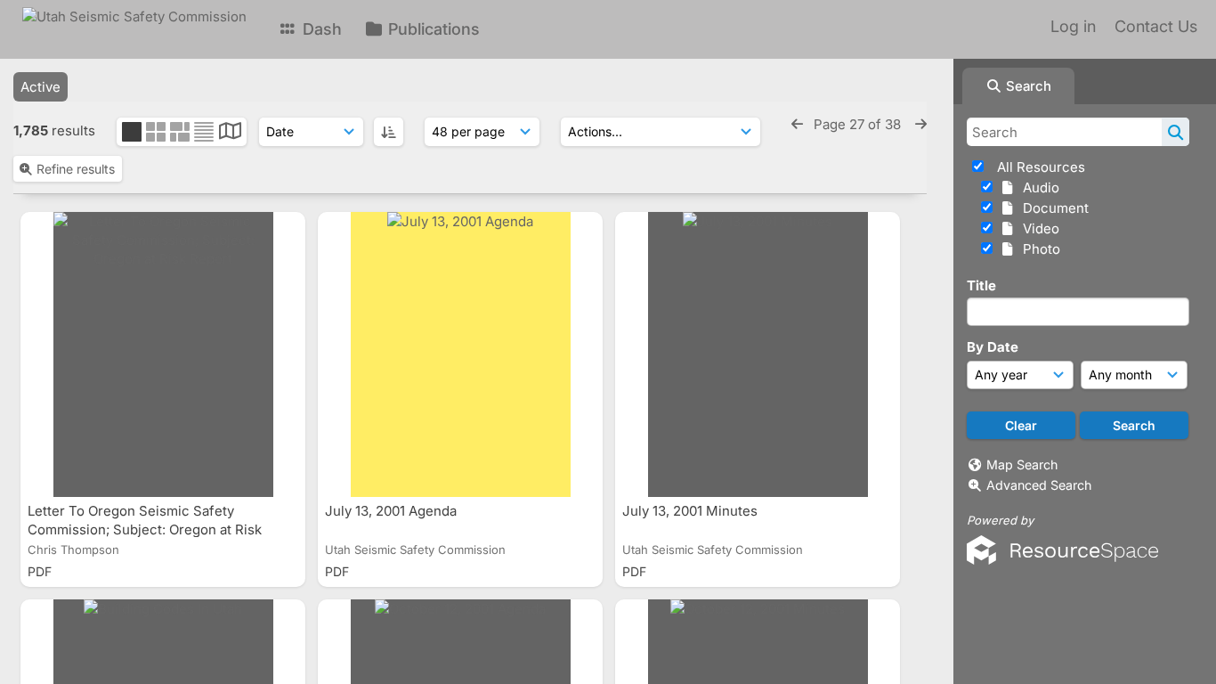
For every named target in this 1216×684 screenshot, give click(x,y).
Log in (1073, 26)
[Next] (921, 124)
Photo (1038, 248)
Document (1052, 208)
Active (40, 86)
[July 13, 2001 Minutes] (757, 354)
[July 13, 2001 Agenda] (460, 354)
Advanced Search (1038, 485)
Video (1037, 228)
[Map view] (230, 133)
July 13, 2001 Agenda (392, 510)
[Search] (1175, 132)
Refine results (75, 168)
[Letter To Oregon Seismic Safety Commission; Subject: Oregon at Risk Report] (162, 354)
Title (981, 285)
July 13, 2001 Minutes (691, 510)
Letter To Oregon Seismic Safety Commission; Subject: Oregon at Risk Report (145, 529)
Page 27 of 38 (859, 124)
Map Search (1022, 464)
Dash (320, 29)
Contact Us (1156, 26)
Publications (432, 29)
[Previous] (797, 124)
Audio (1037, 187)
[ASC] (388, 132)
